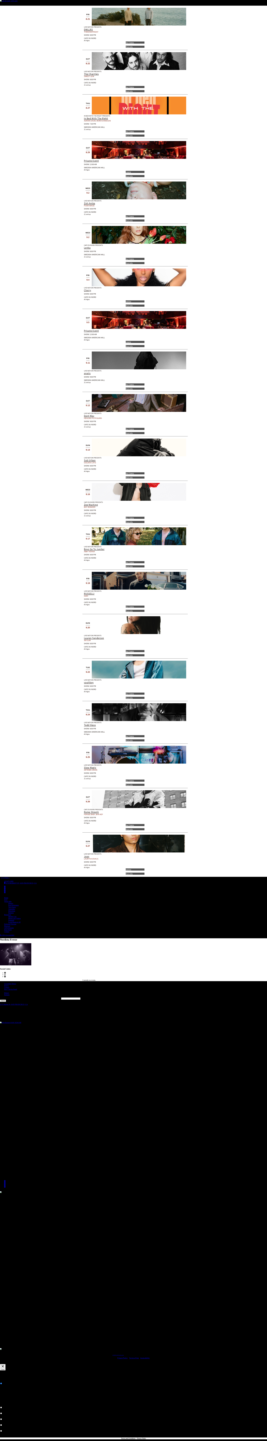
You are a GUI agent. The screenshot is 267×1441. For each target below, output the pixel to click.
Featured (11, 920)
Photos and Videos (14, 918)
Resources (7, 915)
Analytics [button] (3, 1417)
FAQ (6, 900)
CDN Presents (9, 928)
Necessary (6, 1383)
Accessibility (145, 1358)
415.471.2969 (8, 881)
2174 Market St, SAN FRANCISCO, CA (14, 1004)
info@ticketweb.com (118, 1355)
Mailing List (12, 916)
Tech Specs (12, 907)
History (10, 903)
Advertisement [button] (5, 1423)
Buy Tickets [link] (130, 43)
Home (6, 898)
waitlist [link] (128, 301)
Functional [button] (3, 1405)
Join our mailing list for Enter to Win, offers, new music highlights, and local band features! (30, 998)
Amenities (11, 909)
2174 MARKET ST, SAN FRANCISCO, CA (21, 883)
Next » (7, 878)
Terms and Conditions (128, 1438)
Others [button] (2, 1429)
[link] (139, 25)
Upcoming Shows (10, 984)
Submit (3, 1001)
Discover (7, 926)
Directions (11, 911)
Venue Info (7, 901)
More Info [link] (129, 47)
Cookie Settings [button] (5, 1363)
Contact (6, 932)
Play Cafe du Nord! (10, 989)
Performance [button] (4, 1411)
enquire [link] (128, 172)
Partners (11, 913)
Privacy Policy (122, 1358)
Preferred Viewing (10, 924)
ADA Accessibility (8, 935)
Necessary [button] (3, 1381)
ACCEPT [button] (14, 1363)
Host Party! (8, 930)
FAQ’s (6, 985)
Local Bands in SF (14, 922)
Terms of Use (134, 1358)
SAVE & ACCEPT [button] (6, 1435)
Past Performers (13, 905)
